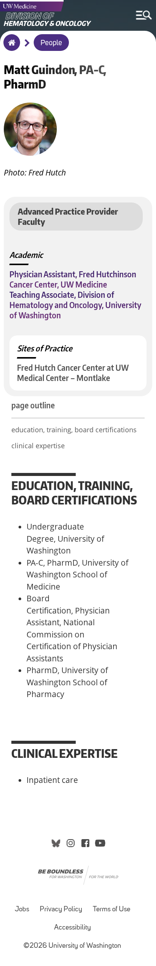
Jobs (22, 909)
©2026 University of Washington (72, 946)
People (51, 43)
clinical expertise (38, 445)
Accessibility (72, 927)
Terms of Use (111, 909)
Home (10, 47)
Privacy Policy (61, 909)
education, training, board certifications (74, 429)
